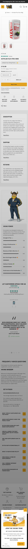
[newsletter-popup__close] (25, 510)
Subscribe (21, 544)
